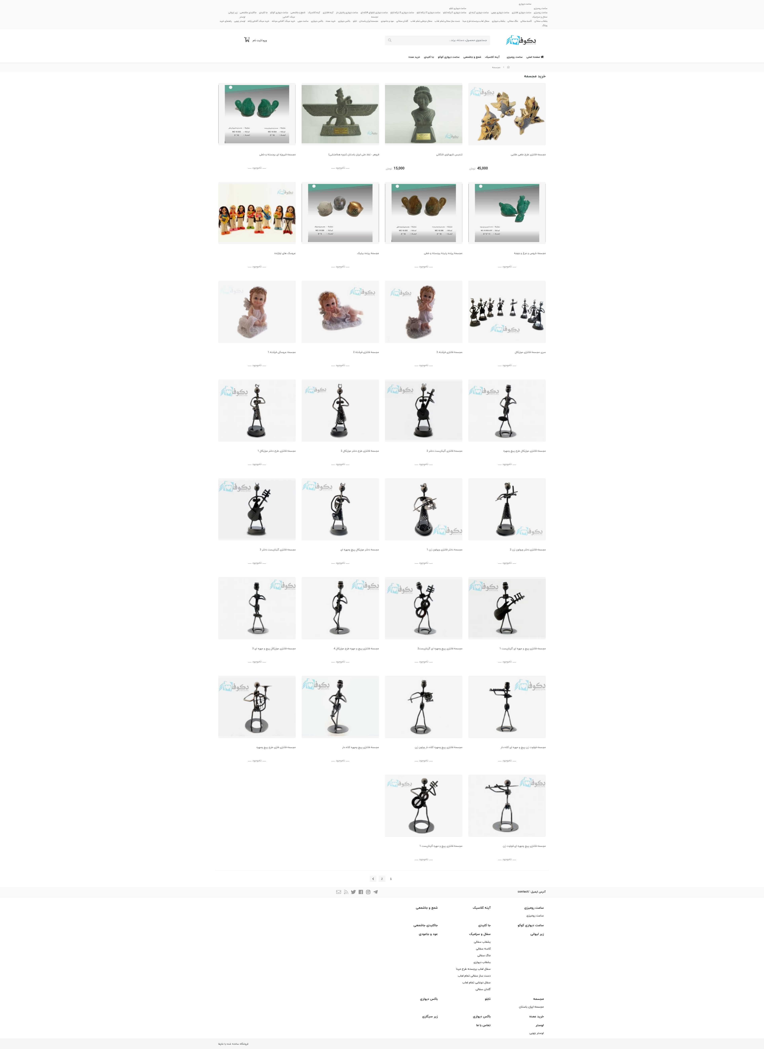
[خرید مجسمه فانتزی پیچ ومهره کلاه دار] (340, 707)
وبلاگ (544, 25)
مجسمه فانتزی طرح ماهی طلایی (528, 154)
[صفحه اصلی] (508, 67)
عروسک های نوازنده (285, 253)
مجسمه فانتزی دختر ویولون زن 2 (528, 550)
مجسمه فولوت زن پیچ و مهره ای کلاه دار (523, 747)
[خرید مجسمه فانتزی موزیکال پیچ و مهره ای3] (257, 608)
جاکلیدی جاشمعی (248, 12)
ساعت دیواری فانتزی (521, 12)
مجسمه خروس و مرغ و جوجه (530, 253)
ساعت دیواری (525, 4)
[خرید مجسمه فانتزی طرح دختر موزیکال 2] (340, 410)
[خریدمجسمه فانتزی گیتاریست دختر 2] (423, 410)
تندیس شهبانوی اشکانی (449, 154)
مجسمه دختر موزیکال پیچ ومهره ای (359, 550)
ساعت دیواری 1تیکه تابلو (454, 12)
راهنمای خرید (226, 21)
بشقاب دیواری (498, 21)
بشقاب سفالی (540, 21)
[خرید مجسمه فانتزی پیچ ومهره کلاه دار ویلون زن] (423, 707)
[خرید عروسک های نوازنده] (257, 213)
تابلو (355, 21)
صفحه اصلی (533, 57)
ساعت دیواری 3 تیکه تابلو (402, 12)
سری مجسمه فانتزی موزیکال (530, 352)
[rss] (346, 892)
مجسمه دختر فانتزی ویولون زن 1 (444, 550)
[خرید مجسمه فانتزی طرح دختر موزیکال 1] (257, 410)
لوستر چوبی (239, 21)
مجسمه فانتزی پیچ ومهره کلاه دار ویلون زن (438, 747)
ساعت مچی (303, 21)
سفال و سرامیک (539, 16)
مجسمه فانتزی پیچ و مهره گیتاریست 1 (440, 846)
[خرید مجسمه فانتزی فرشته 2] (423, 312)
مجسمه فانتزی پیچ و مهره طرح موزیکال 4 (356, 648)
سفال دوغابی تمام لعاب (421, 21)
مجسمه (374, 16)
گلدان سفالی (402, 21)
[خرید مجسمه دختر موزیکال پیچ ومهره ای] (340, 509)
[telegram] (375, 892)
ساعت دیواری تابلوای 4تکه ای (374, 12)
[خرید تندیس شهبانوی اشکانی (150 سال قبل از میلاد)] (423, 114)
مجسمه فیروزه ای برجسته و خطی (277, 154)
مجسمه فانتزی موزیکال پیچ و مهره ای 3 (274, 648)
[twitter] (353, 892)
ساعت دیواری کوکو (279, 12)
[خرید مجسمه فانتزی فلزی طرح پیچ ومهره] (257, 707)
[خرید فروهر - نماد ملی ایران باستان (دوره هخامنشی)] (340, 114)
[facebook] (361, 892)
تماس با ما (483, 1025)
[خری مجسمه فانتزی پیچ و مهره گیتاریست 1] (423, 806)
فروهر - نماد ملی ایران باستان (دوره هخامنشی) (353, 154)
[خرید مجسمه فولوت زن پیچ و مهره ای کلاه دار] (507, 707)
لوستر (242, 16)
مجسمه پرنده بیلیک (368, 253)
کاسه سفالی (526, 21)
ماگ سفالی (513, 21)
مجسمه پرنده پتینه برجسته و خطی (443, 253)
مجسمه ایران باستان (368, 21)
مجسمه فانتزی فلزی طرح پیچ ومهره (276, 747)
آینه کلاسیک (314, 12)
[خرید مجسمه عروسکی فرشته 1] (257, 312)
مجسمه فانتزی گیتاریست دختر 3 (278, 550)
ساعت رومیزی (540, 8)
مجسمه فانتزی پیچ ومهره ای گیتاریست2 (440, 648)
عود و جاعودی (387, 21)
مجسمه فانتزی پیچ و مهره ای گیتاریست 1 (522, 648)
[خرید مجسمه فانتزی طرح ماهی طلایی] (507, 114)
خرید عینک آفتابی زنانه (258, 21)
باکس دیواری (344, 21)
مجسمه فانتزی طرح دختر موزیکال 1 (276, 451)
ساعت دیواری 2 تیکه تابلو (428, 12)
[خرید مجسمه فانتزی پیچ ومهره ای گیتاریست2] (423, 608)
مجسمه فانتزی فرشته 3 (449, 352)
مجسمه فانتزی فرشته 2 (366, 352)
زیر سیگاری (430, 1016)
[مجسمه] (257, 114)
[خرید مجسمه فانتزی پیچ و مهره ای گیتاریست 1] (507, 608)
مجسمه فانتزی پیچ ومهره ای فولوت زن (524, 846)
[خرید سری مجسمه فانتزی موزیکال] (507, 312)
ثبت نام (257, 40)
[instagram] (368, 892)
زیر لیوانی (232, 12)
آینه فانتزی (328, 12)
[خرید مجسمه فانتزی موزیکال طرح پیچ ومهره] (507, 410)
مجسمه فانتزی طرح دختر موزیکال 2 (360, 451)
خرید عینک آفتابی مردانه (283, 21)
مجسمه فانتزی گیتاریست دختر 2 (444, 451)
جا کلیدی (263, 12)
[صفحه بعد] (373, 879)
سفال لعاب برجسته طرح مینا (476, 21)
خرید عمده (330, 21)
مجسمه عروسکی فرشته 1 (282, 352)
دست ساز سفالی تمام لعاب (447, 21)
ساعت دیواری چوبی (500, 12)
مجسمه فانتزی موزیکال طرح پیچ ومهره (524, 451)
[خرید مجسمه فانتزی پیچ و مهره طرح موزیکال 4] (340, 608)
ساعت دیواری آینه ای (479, 12)
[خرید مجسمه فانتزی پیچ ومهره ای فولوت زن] (507, 806)
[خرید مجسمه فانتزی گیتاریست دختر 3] (257, 509)
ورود (264, 40)
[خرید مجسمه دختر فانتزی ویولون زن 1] (423, 509)
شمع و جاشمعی (298, 12)
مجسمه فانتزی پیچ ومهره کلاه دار (360, 747)
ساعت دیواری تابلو (457, 8)
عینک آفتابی (289, 16)
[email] (339, 892)
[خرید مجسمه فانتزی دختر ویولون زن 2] (507, 509)
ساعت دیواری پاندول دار (347, 12)
